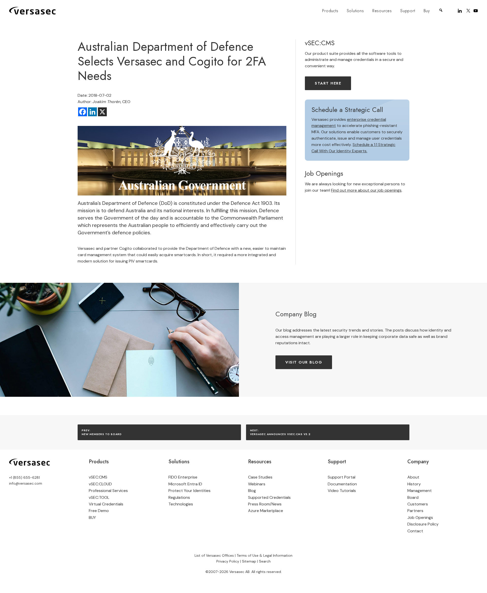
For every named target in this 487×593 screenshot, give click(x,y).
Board (413, 497)
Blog (252, 490)
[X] (102, 111)
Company (418, 461)
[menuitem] (330, 11)
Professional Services (108, 490)
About (413, 477)
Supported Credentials (269, 497)
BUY (92, 517)
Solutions (355, 11)
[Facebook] (82, 111)
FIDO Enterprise (182, 477)
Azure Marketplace (265, 510)
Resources (382, 11)
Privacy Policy (227, 561)
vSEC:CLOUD (100, 484)
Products (330, 11)
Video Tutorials (342, 490)
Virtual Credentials (106, 504)
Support (407, 11)
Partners (415, 510)
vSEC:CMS (98, 477)
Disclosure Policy (423, 524)
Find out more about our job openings (366, 190)
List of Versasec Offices (214, 555)
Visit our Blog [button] (303, 362)
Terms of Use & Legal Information (264, 555)
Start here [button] (328, 83)
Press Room (259, 504)
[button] (460, 10)
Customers (417, 504)
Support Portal (341, 477)
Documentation (342, 484)
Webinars (256, 484)
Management (419, 490)
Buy (427, 11)
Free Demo (99, 510)
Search (265, 561)
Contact (415, 531)
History (414, 484)
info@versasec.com (25, 483)
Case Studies (260, 477)
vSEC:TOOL (99, 497)
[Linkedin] (92, 111)
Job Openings (420, 517)
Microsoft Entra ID (185, 484)
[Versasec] (32, 10)
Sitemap (249, 561)
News (277, 504)
